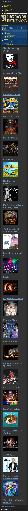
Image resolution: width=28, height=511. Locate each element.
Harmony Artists (12, 28)
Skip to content (4, 25)
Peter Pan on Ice (10, 342)
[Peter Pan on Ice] (10, 337)
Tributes (5, 7)
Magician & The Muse (13, 298)
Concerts (6, 6)
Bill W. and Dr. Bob (11, 94)
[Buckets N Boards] (10, 112)
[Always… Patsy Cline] (10, 69)
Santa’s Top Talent (11, 409)
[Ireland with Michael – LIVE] (10, 249)
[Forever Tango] (10, 155)
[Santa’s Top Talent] (10, 405)
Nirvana (13, 507)
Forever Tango (9, 159)
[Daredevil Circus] (10, 133)
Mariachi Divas (10, 320)
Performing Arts (7, 5)
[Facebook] (8, 1)
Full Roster (6, 3)
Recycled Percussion (12, 387)
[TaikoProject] (10, 450)
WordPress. (19, 507)
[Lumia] (10, 273)
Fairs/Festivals (7, 10)
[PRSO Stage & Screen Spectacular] (10, 359)
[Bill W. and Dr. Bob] (10, 90)
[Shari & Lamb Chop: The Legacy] (10, 426)
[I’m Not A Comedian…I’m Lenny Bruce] (10, 201)
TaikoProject (9, 454)
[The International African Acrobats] (10, 225)
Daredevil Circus (10, 138)
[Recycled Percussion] (10, 383)
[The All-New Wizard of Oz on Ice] (10, 496)
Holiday (5, 12)
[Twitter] (3, 1)
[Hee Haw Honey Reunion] (10, 177)
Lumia (6, 277)
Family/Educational (8, 9)
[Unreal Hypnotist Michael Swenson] (10, 472)
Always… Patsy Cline (12, 73)
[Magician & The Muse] (10, 294)
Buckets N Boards (11, 116)
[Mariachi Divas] (10, 316)
